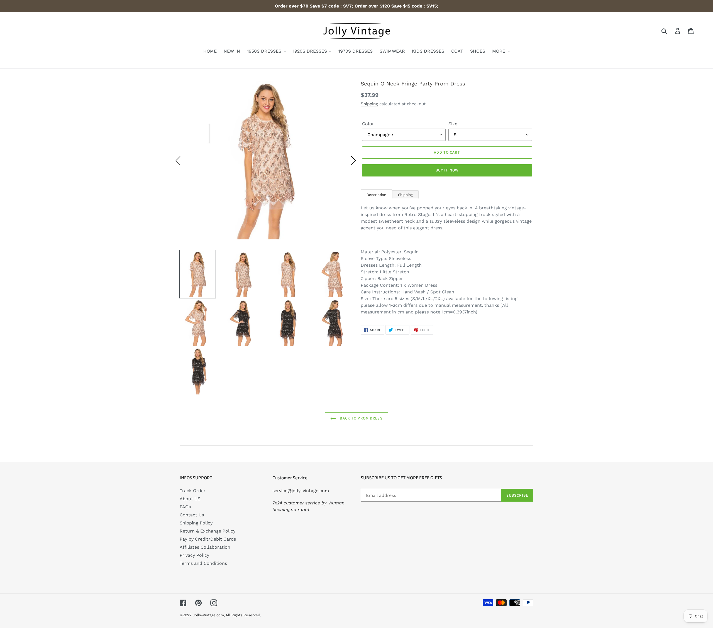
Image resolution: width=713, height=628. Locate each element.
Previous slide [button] (178, 160)
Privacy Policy (194, 555)
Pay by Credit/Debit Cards (208, 539)
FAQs (185, 506)
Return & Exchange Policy (207, 531)
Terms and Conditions (203, 563)
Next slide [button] (353, 160)
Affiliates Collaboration (205, 547)
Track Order (193, 490)
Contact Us (192, 514)
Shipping (369, 103)
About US (190, 498)
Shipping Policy (196, 523)
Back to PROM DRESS (360, 418)
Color (368, 123)
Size (452, 123)
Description (376, 195)
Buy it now (447, 170)
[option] (265, 160)
